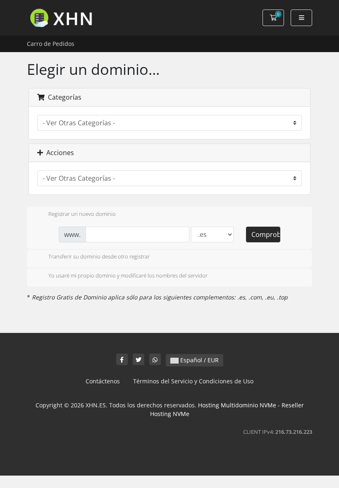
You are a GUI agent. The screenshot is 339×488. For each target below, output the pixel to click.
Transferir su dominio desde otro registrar (99, 257)
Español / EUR (199, 360)
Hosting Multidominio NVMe (237, 405)
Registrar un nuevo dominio (82, 214)
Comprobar (265, 234)
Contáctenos (103, 381)
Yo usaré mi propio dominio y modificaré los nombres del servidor (128, 275)
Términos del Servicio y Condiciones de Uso (193, 381)
